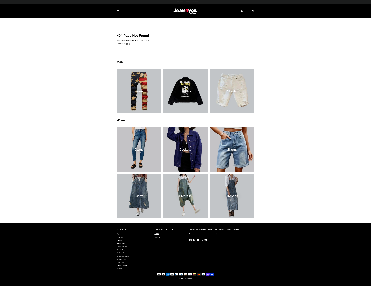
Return (156, 233)
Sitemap (119, 268)
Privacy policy (121, 262)
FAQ (118, 234)
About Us (120, 237)
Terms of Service (122, 265)
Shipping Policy (121, 259)
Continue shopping (123, 44)
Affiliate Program (122, 250)
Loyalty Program (122, 246)
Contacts (119, 240)
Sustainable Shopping (123, 256)
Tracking (157, 237)
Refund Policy (121, 243)
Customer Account (122, 253)
